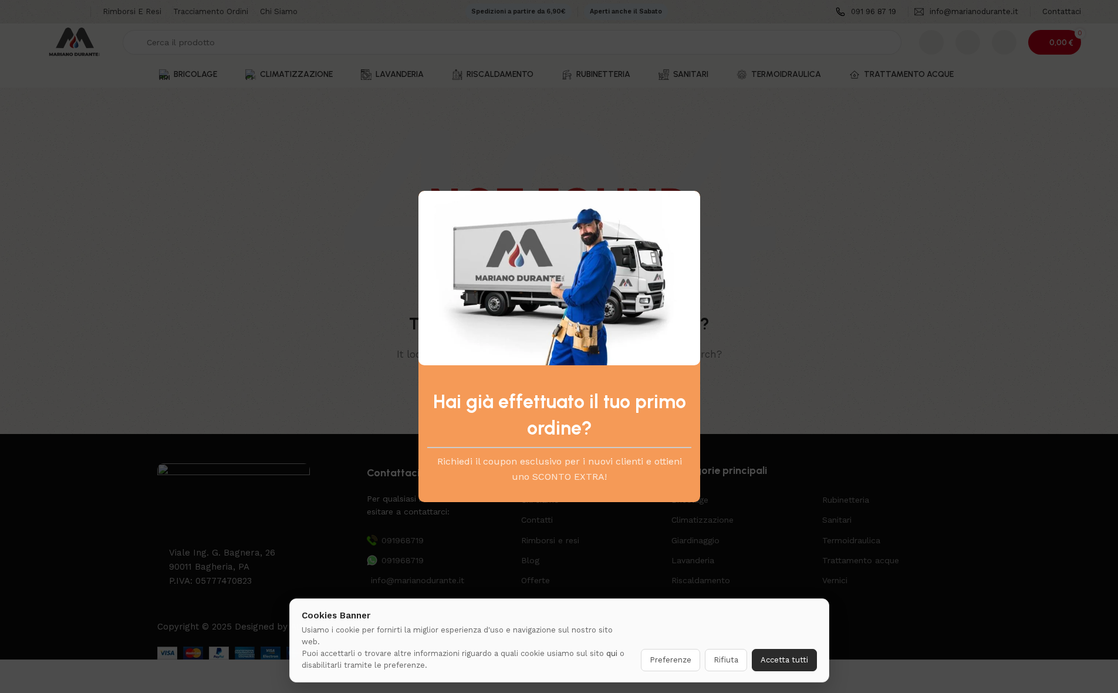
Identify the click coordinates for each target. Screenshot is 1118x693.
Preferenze (670, 659)
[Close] (694, 176)
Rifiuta (726, 659)
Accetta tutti (784, 659)
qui (611, 653)
